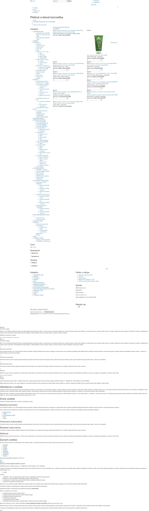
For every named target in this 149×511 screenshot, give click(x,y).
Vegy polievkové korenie (42, 107)
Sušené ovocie (43, 62)
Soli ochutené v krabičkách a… (43, 105)
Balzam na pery (43, 134)
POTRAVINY (36, 42)
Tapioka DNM (43, 58)
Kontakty (35, 12)
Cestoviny (38, 44)
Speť (1, 460)
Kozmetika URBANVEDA (42, 156)
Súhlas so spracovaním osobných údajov (89, 281)
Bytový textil (39, 233)
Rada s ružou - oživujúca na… (43, 162)
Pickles (38, 73)
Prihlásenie (96, 1)
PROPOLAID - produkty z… (43, 176)
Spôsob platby (82, 278)
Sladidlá (38, 78)
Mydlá (41, 135)
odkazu (61, 503)
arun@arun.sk (82, 295)
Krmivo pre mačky (40, 219)
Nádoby (38, 235)
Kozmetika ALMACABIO (42, 142)
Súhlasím (10, 375)
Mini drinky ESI (40, 173)
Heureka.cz (6, 454)
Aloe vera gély (43, 137)
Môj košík (93, 4)
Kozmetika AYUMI (40, 145)
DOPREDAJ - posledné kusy (43, 241)
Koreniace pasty (40, 72)
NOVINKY (35, 41)
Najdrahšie (67, 27)
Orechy (41, 64)
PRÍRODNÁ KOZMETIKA (39, 120)
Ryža (41, 53)
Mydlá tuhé (42, 131)
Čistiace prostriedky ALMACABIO (41, 206)
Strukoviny (42, 55)
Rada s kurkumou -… (45, 157)
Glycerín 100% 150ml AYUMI (110, 73)
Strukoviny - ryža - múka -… (43, 51)
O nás (34, 9)
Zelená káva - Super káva (42, 65)
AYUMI (34, 262)
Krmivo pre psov (40, 218)
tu (4, 395)
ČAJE (34, 109)
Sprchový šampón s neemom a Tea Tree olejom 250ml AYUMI (102, 95)
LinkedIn (5, 448)
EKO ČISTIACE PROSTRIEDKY (41, 180)
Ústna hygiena (40, 166)
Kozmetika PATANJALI (41, 126)
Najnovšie (55, 27)
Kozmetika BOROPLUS (42, 123)
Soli (37, 100)
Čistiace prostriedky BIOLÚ (43, 194)
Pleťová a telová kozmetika (39, 25)
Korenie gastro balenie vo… (43, 98)
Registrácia (96, 2)
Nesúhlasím (10, 337)
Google (5, 446)
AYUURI (34, 266)
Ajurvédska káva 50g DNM (43, 33)
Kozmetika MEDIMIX (41, 124)
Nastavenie (16, 337)
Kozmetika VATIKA (41, 121)
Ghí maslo (39, 48)
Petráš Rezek (21, 458)
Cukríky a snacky (40, 45)
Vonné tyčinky (39, 225)
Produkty (35, 8)
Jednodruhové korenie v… (42, 81)
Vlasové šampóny (44, 140)
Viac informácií (3, 375)
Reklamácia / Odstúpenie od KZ (86, 279)
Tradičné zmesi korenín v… (43, 86)
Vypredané (35, 256)
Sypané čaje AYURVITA (42, 117)
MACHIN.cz (67, 313)
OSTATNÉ (35, 222)
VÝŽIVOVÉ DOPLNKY (38, 168)
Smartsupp (5, 452)
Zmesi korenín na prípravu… (44, 92)
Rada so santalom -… (45, 165)
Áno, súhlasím (3, 337)
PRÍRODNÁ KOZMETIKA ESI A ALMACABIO (44, 22)
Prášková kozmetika (44, 129)
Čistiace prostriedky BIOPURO (41, 182)
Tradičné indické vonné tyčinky (44, 231)
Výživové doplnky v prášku (42, 171)
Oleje (37, 50)
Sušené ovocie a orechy (42, 59)
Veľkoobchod (36, 11)
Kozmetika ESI (40, 132)
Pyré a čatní (39, 75)
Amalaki (41, 61)
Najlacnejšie (61, 27)
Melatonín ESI (39, 177)
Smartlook (5, 451)
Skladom (35, 253)
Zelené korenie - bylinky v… (43, 83)
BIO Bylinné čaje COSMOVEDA (40, 114)
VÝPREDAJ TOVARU (38, 238)
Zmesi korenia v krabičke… (43, 84)
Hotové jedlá (39, 47)
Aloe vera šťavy (40, 174)
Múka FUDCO (43, 56)
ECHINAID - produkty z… (42, 169)
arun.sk (41, 313)
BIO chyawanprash (41, 70)
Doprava (81, 276)
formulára (33, 395)
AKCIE (34, 236)
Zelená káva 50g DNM (45, 67)
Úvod (34, 20)
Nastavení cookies (48, 313)
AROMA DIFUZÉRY (38, 221)
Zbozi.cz (5, 455)
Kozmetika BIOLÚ (40, 128)
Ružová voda (39, 76)
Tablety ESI (39, 179)
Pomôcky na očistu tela (42, 224)
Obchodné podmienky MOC (85, 275)
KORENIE (35, 79)
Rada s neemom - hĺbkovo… (44, 159)
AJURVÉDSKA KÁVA (38, 31)
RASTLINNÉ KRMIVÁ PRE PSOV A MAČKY (44, 289)
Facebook (5, 445)
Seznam (5, 449)
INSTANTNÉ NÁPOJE (38, 118)
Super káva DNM (44, 69)
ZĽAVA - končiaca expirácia (43, 239)
